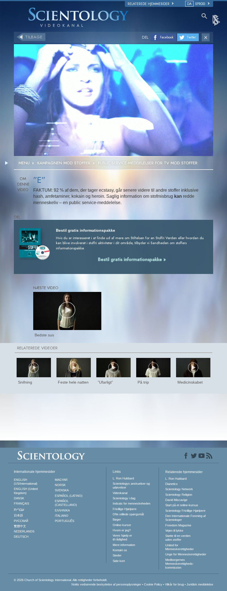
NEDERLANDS (24, 531)
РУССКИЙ (21, 521)
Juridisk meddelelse (200, 584)
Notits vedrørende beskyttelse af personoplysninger (106, 584)
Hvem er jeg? (122, 530)
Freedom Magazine (178, 525)
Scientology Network (179, 489)
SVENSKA (62, 490)
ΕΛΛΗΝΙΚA (62, 510)
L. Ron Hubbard (123, 478)
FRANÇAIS (21, 503)
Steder (117, 555)
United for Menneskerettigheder (179, 547)
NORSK (60, 485)
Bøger (117, 519)
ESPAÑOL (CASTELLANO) (66, 502)
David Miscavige (176, 500)
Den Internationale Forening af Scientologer (185, 517)
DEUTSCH (21, 536)
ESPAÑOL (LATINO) (68, 495)
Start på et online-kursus (181, 505)
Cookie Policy (153, 584)
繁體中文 (20, 526)
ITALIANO (61, 515)
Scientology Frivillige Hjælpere (185, 510)
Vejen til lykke (174, 530)
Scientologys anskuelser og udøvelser (131, 485)
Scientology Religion (178, 494)
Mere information (124, 545)
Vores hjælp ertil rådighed (122, 537)
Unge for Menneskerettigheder (185, 554)
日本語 (18, 515)
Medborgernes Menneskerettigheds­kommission (179, 563)
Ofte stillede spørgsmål (128, 514)
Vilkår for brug (174, 584)
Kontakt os (120, 550)
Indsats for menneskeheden (131, 503)
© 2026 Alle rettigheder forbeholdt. (60, 580)
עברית (19, 509)
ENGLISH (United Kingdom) (26, 490)
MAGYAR (61, 479)
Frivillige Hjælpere (124, 509)
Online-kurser (122, 525)
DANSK (19, 498)
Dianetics (171, 484)
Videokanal (120, 493)
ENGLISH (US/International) (25, 481)
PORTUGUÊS (64, 521)
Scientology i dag (124, 498)
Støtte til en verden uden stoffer (177, 537)
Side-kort (119, 561)
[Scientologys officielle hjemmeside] (216, 20)
